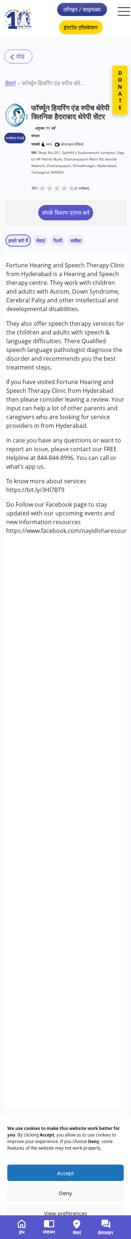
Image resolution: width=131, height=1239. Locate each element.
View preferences (65, 1213)
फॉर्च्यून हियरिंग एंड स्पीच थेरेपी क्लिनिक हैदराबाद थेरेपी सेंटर (54, 83)
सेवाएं (10, 83)
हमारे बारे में (18, 240)
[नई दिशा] (18, 18)
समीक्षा (76, 240)
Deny (65, 1193)
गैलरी (57, 240)
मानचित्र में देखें (15, 138)
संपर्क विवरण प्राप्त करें (66, 213)
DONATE (119, 90)
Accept (65, 1173)
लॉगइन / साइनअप (82, 9)
